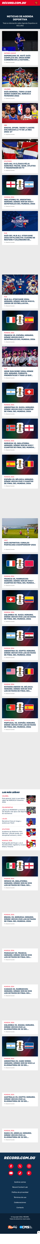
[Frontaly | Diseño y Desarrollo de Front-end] (12, 1227)
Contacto (20, 1207)
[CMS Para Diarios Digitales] (25, 1227)
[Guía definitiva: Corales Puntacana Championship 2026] (20, 535)
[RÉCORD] (14, 3)
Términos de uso (20, 1197)
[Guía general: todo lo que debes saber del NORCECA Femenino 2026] (20, 84)
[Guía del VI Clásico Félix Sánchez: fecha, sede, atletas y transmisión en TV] (20, 156)
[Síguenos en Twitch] (29, 1173)
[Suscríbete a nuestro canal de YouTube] (11, 1173)
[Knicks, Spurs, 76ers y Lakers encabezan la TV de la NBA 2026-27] (20, 120)
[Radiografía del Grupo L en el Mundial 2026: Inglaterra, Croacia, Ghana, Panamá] (20, 844)
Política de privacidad (20, 1192)
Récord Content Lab (20, 1187)
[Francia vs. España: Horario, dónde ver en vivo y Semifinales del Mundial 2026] (20, 328)
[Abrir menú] (36, 2)
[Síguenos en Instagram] (29, 1166)
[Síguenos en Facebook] (11, 1166)
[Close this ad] (38, 1232)
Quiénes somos (20, 1182)
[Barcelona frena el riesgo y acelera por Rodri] (20, 822)
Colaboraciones (20, 1202)
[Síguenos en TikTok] (20, 1173)
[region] (20, 10)
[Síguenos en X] (20, 1166)
